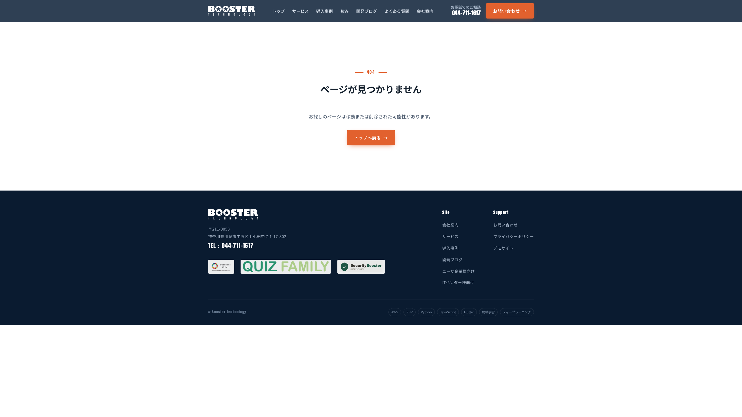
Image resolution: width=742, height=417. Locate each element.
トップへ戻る (371, 138)
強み (345, 11)
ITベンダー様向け (458, 282)
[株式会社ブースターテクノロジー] (231, 11)
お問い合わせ (510, 11)
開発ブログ (366, 11)
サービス (300, 11)
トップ (278, 11)
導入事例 (324, 11)
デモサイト (503, 248)
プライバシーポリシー (513, 236)
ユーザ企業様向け (458, 271)
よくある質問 (397, 11)
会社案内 (425, 11)
